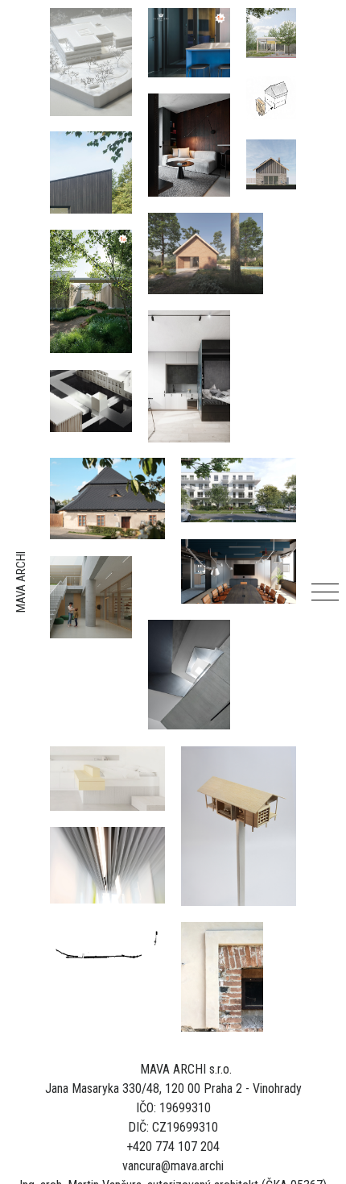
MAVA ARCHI (21, 582)
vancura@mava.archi (173, 1166)
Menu (325, 592)
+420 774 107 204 (173, 1146)
